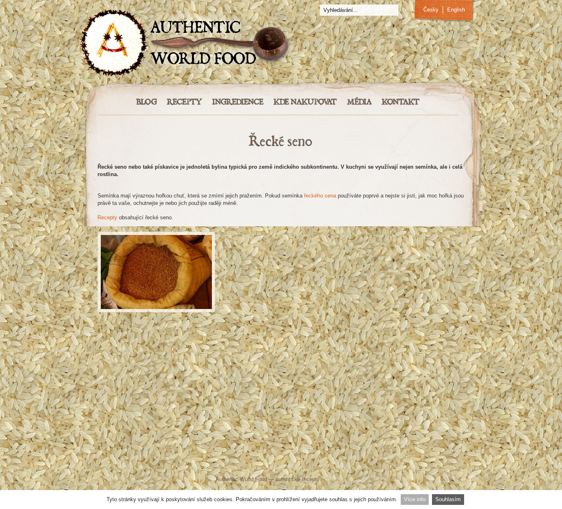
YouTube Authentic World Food (316, 463)
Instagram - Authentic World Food (377, 463)
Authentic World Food (241, 479)
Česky (431, 10)
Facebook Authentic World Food (199, 462)
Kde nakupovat (305, 102)
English (456, 10)
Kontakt (401, 102)
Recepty (184, 102)
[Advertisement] (281, 377)
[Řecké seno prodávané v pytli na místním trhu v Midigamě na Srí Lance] (156, 272)
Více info (414, 499)
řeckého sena (320, 196)
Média (359, 102)
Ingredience (237, 102)
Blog (146, 102)
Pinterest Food (350, 463)
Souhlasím (448, 499)
